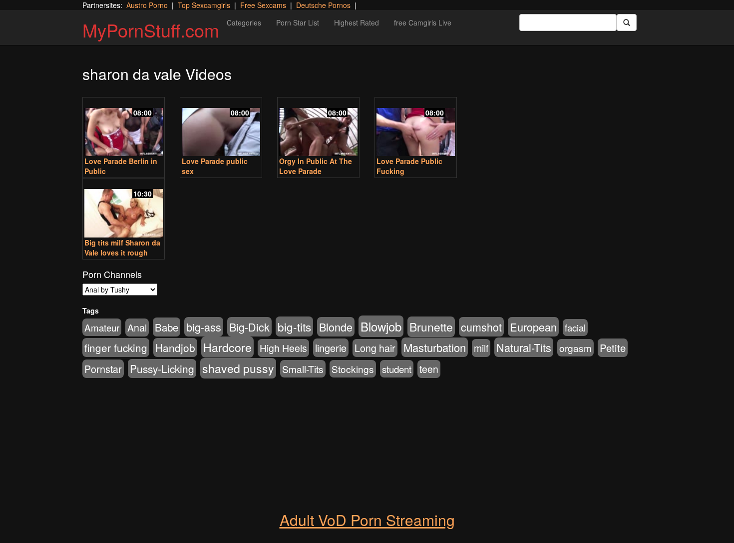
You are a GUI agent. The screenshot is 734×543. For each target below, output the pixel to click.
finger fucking (115, 347)
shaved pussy (238, 368)
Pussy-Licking (162, 368)
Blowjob (381, 326)
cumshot (481, 326)
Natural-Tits (523, 347)
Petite (613, 347)
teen (428, 369)
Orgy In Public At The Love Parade (315, 166)
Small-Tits (303, 369)
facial (575, 327)
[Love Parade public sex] (221, 127)
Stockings (353, 369)
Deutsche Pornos (323, 5)
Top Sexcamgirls (204, 5)
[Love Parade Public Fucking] (415, 127)
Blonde (336, 326)
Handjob (175, 347)
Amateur (101, 327)
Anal (137, 327)
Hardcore (227, 347)
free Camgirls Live (422, 23)
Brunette (431, 326)
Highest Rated (356, 23)
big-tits (294, 326)
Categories (244, 23)
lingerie (331, 347)
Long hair (375, 348)
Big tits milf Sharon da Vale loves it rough (122, 248)
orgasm (575, 347)
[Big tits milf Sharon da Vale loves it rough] (123, 209)
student (396, 369)
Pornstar (103, 369)
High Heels (283, 348)
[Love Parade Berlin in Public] (123, 127)
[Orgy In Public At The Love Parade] (318, 127)
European (533, 326)
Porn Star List (297, 23)
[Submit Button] (627, 22)
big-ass (203, 326)
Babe (166, 327)
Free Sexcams (263, 5)
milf (481, 348)
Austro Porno (147, 5)
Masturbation (434, 347)
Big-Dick (249, 326)
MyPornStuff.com (150, 29)
